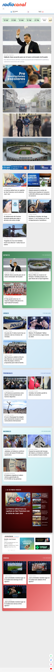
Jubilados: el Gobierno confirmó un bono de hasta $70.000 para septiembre (14, 453)
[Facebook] (51, 660)
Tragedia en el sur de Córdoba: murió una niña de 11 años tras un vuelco (14, 242)
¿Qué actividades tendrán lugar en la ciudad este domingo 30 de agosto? (14, 579)
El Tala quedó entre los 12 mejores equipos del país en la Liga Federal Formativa (13, 300)
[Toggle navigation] (3, 9)
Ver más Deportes (47, 255)
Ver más (16, 536)
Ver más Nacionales (46, 431)
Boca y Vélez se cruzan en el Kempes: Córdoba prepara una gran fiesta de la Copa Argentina (38, 276)
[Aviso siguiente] (14, 550)
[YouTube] (51, 669)
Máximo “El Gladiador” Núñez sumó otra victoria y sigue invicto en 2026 (39, 335)
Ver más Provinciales (46, 373)
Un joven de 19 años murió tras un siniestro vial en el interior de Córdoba (14, 335)
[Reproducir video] (17, 499)
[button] (40, 495)
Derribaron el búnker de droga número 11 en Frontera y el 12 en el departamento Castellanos (39, 218)
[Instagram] (51, 664)
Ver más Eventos (47, 557)
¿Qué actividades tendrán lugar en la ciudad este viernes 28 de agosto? (14, 603)
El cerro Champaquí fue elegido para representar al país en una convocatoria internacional (14, 419)
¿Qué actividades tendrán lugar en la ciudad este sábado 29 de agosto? (39, 579)
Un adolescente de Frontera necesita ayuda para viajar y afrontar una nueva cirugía (12, 218)
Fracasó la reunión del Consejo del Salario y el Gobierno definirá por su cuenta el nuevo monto (39, 453)
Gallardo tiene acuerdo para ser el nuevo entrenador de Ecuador (26, 57)
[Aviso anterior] (9, 550)
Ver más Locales (47, 313)
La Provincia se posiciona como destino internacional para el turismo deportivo (14, 395)
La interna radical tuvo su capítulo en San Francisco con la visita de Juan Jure (14, 192)
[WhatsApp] (51, 656)
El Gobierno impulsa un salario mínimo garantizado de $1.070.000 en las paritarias (13, 477)
